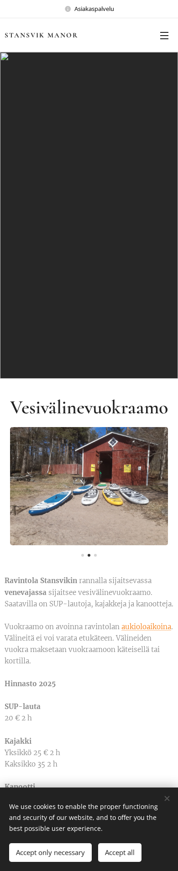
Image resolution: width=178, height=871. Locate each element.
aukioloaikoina (146, 626)
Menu (164, 35)
